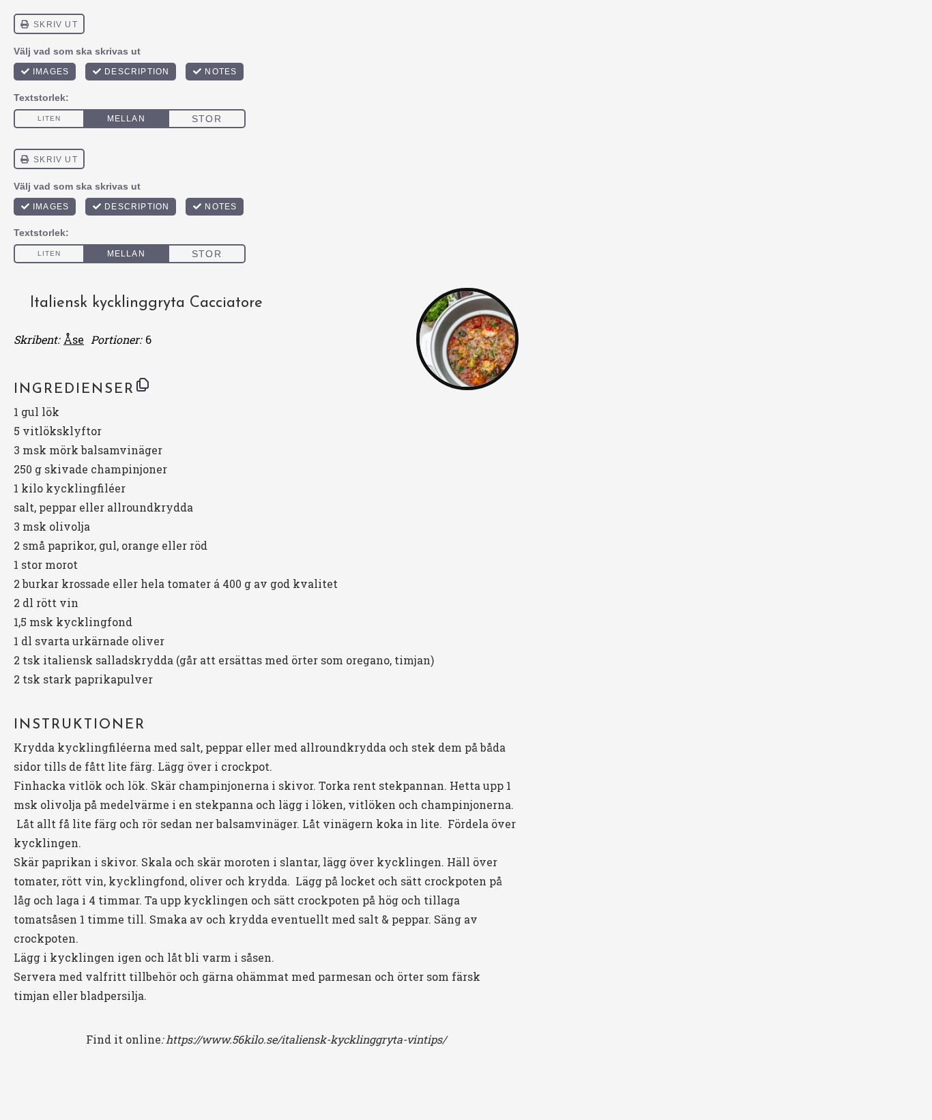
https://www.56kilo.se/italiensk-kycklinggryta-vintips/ (306, 1039)
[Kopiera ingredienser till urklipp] (142, 385)
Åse (73, 339)
